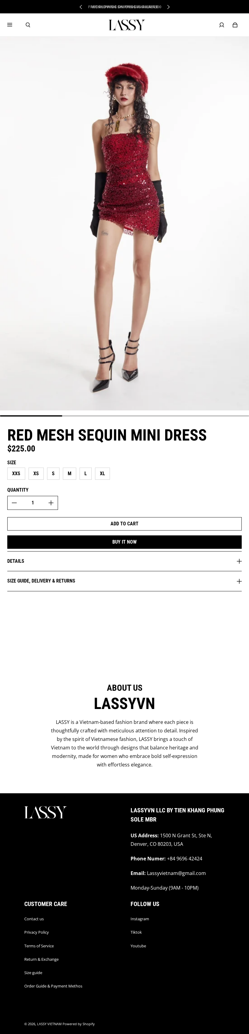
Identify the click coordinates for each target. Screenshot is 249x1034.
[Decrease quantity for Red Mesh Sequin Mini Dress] (14, 503)
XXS (16, 473)
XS (36, 473)
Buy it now (124, 542)
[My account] (221, 25)
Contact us (34, 919)
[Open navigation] (14, 25)
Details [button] (15, 561)
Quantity (18, 490)
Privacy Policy (36, 932)
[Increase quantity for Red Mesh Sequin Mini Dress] (51, 503)
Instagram (140, 919)
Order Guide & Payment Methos (53, 986)
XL (102, 473)
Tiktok (136, 932)
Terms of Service (39, 946)
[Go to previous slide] (81, 7)
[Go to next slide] (168, 7)
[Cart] (235, 25)
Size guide (33, 972)
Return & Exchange (41, 959)
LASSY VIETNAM (49, 1024)
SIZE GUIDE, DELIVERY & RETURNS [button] (41, 581)
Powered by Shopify (79, 1024)
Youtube (138, 946)
